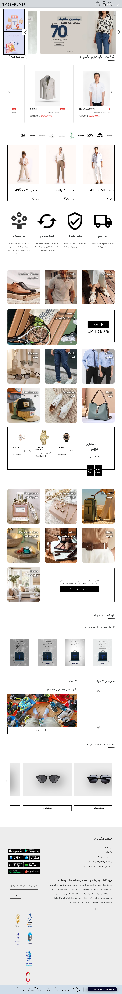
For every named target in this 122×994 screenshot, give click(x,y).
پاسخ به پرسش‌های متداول (100, 861)
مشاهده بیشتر (104, 909)
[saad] (90, 136)
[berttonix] (81, 136)
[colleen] (71, 136)
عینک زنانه (35, 808)
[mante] (100, 136)
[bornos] (52, 136)
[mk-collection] (42, 136)
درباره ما (108, 848)
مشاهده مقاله (42, 730)
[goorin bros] (23, 136)
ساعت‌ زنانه (89, 470)
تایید (15, 895)
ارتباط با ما (107, 852)
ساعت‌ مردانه (97, 470)
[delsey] (32, 136)
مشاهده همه (18, 57)
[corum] (109, 136)
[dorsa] (61, 136)
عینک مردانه (86, 808)
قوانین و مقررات (105, 857)
